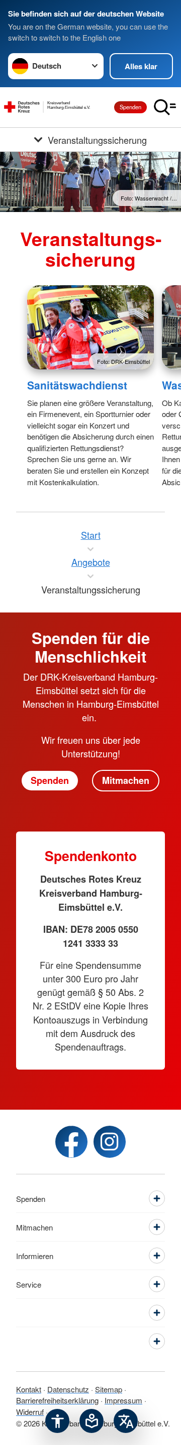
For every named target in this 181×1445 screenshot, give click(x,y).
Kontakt (28, 1389)
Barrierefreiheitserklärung (57, 1400)
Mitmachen (125, 780)
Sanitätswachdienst (77, 384)
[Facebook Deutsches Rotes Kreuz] (71, 1142)
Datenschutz (68, 1389)
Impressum (123, 1400)
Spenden (130, 107)
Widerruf (30, 1411)
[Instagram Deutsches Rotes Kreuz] (110, 1142)
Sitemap (108, 1389)
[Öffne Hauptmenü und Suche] (165, 107)
